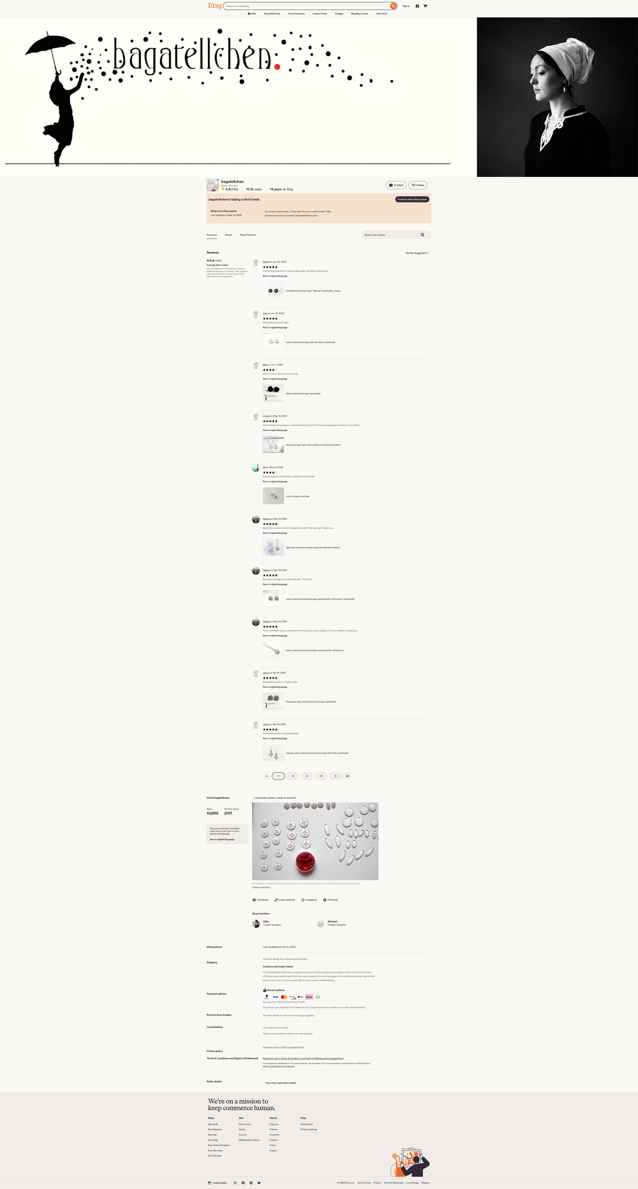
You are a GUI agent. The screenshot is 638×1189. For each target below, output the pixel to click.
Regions (426, 1182)
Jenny (266, 672)
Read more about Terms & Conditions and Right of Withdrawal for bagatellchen (303, 1058)
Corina (266, 416)
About (228, 234)
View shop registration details (280, 1083)
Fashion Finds (320, 13)
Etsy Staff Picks (272, 13)
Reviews (212, 234)
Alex (265, 364)
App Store (219, 1167)
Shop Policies (248, 234)
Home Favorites (296, 13)
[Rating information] (223, 189)
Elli (264, 467)
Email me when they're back (412, 199)
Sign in (406, 6)
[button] (396, 185)
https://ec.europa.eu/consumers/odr (279, 1066)
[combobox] (306, 6)
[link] (267, 776)
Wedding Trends (359, 13)
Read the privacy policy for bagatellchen (283, 1047)
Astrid (266, 261)
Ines (265, 313)
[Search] (393, 6)
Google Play (244, 1167)
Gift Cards (381, 13)
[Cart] (425, 6)
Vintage (339, 13)
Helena (266, 518)
